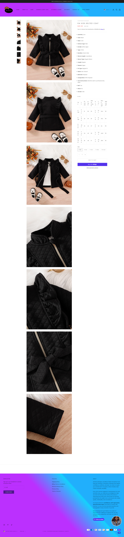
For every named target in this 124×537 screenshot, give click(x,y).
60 (95, 126)
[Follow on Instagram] (4, 525)
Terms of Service (56, 491)
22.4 (102, 111)
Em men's (67, 9)
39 (88, 118)
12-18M (78, 133)
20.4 (98, 133)
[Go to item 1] (19, 22)
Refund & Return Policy (58, 486)
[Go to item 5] (19, 48)
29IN (81, 118)
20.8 (98, 140)
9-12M (78, 126)
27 (91, 126)
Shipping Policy (55, 481)
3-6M (78, 111)
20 (98, 126)
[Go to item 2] (19, 29)
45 (88, 133)
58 (95, 118)
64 (95, 140)
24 (101, 126)
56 (95, 111)
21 (84, 111)
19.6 (98, 118)
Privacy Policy (55, 489)
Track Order (85, 9)
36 (88, 111)
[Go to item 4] (19, 41)
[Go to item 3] (19, 35)
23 (91, 111)
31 (91, 140)
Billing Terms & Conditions (58, 484)
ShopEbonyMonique (83, 20)
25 (91, 118)
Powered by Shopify (63, 531)
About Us (25, 9)
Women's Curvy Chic (42, 9)
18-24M (78, 140)
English (22, 531)
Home (18, 9)
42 (88, 126)
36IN (81, 140)
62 (95, 133)
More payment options (92, 168)
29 (91, 133)
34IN (81, 133)
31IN (81, 126)
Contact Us (76, 9)
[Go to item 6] (19, 54)
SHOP (32, 9)
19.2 (98, 111)
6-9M (78, 118)
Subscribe (9, 492)
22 (84, 118)
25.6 (102, 140)
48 (88, 140)
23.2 (102, 118)
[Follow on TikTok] (11, 525)
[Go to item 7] (19, 60)
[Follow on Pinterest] (8, 525)
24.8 (102, 133)
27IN (81, 111)
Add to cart (92, 160)
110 (105, 111)
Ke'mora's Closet (56, 9)
